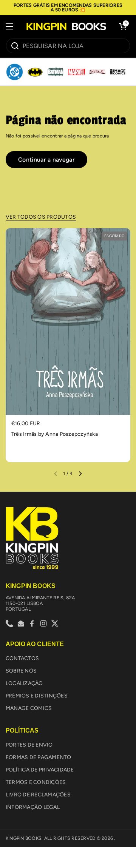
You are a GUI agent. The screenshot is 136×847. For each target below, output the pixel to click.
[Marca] (14, 72)
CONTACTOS (22, 658)
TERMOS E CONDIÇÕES (36, 782)
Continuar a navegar (46, 159)
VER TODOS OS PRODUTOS (41, 217)
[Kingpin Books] (66, 26)
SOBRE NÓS (21, 671)
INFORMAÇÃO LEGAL (33, 807)
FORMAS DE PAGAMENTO (38, 757)
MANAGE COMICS (29, 708)
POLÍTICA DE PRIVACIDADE (40, 770)
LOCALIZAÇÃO (24, 683)
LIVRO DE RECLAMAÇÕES (38, 794)
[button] (122, 26)
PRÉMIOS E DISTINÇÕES (37, 696)
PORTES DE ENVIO (29, 745)
